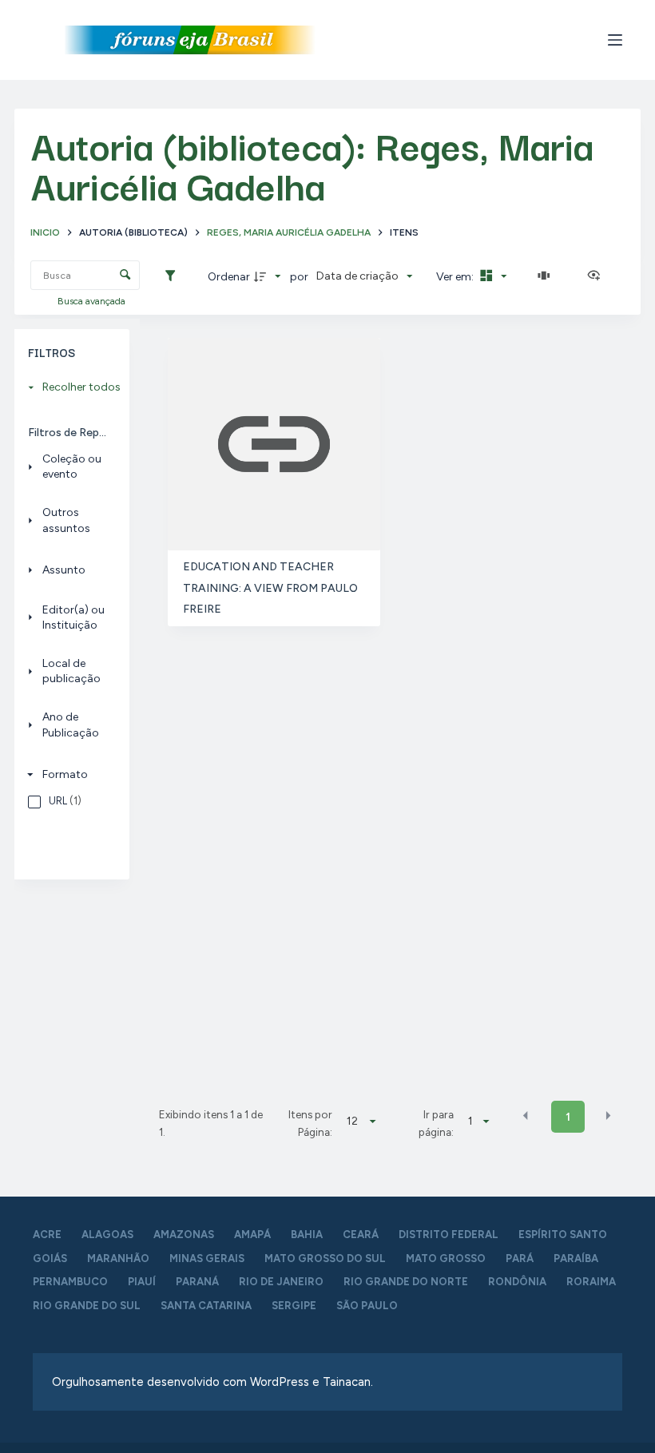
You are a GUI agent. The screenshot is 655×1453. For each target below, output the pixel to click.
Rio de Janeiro (281, 1282)
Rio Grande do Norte (405, 1282)
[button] (525, 1116)
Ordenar (229, 277)
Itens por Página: (309, 1123)
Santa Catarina (206, 1306)
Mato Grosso (446, 1258)
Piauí (142, 1282)
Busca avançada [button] (93, 301)
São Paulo (367, 1306)
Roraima (591, 1282)
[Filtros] (174, 276)
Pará (520, 1258)
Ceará (361, 1235)
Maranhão (118, 1258)
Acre (47, 1235)
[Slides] (547, 276)
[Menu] (615, 40)
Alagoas (107, 1235)
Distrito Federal (448, 1235)
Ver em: (456, 277)
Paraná (197, 1282)
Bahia (307, 1235)
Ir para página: (436, 1123)
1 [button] (568, 1117)
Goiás (50, 1258)
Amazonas (183, 1235)
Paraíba (576, 1258)
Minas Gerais (206, 1258)
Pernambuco (70, 1282)
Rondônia (517, 1282)
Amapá (252, 1235)
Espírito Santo (562, 1235)
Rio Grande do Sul (87, 1306)
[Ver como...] (597, 276)
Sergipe (294, 1306)
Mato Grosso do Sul (325, 1258)
